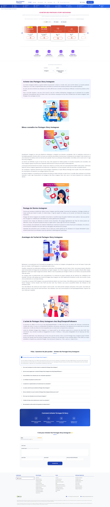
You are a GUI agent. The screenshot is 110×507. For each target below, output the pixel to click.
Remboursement (39, 479)
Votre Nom (23, 457)
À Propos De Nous (59, 479)
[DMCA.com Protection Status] (19, 497)
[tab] (36, 420)
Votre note (23, 445)
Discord (4, 6)
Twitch (26, 6)
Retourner (107, 8)
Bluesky (102, 5)
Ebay (91, 6)
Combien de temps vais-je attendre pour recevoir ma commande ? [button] (36, 400)
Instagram (4, 5)
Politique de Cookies (39, 490)
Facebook (26, 5)
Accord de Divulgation (39, 491)
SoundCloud (81, 5)
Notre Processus (40, 2)
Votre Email (46, 457)
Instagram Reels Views (79, 480)
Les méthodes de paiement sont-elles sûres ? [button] (32, 379)
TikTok (15, 5)
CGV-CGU (37, 477)
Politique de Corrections (40, 484)
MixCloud (69, 6)
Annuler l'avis (24, 448)
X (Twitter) (58, 5)
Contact (57, 477)
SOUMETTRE (55, 463)
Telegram (37, 5)
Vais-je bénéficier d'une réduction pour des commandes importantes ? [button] (37, 375)
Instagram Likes (78, 479)
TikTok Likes (77, 483)
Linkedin (15, 6)
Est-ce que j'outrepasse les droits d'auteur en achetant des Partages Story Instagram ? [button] (40, 367)
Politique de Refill (39, 480)
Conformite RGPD (39, 483)
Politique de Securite (59, 487)
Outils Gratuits (50, 2)
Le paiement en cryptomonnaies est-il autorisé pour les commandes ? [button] (37, 383)
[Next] (87, 33)
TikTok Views (77, 484)
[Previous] (22, 33)
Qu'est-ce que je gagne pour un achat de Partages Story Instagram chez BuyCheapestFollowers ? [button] (42, 371)
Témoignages (58, 490)
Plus (54, 2)
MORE (102, 6)
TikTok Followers (78, 481)
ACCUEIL (29, 2)
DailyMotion (59, 6)
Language (18, 475)
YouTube (47, 5)
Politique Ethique (39, 487)
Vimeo (80, 6)
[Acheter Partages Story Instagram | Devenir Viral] (21, 2)
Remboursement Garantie (60, 484)
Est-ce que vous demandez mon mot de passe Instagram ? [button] (34, 396)
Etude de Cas (38, 492)
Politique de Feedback (39, 488)
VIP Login (83, 2)
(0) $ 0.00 (90, 2)
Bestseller (34, 2)
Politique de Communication (60, 485)
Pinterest (47, 6)
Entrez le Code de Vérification (72, 457)
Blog (56, 483)
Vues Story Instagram (80, 18)
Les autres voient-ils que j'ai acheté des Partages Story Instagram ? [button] (36, 387)
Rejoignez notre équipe (59, 481)
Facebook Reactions (78, 487)
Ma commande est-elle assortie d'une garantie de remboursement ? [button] (36, 404)
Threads (91, 5)
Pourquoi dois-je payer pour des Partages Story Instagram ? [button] (35, 357)
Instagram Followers (78, 477)
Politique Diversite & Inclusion (41, 485)
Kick (36, 6)
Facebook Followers (78, 485)
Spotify (69, 5)
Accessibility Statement (59, 488)
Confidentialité (38, 481)
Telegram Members (78, 488)
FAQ (45, 2)
